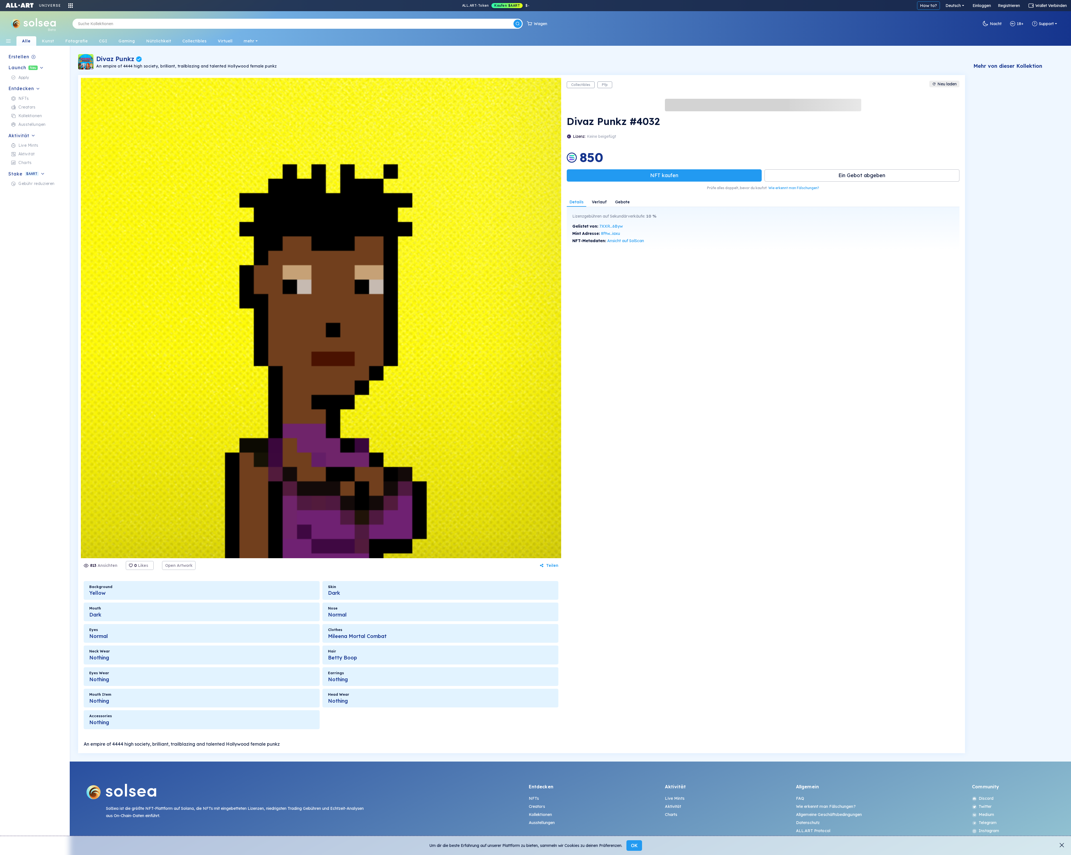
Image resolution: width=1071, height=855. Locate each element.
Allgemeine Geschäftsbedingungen (829, 814)
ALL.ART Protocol (813, 830)
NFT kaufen (664, 175)
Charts (671, 814)
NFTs (534, 798)
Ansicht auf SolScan (625, 240)
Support (1046, 23)
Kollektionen (540, 814)
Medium (986, 814)
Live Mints (674, 798)
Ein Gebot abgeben (861, 175)
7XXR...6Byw (611, 226)
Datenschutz (808, 822)
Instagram (989, 830)
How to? (928, 5)
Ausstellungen (542, 822)
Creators (537, 806)
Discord (986, 798)
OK (634, 845)
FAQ (800, 798)
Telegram (988, 822)
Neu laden (947, 83)
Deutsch (953, 5)
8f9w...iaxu (610, 233)
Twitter (985, 806)
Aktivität (673, 806)
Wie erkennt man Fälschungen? (793, 188)
